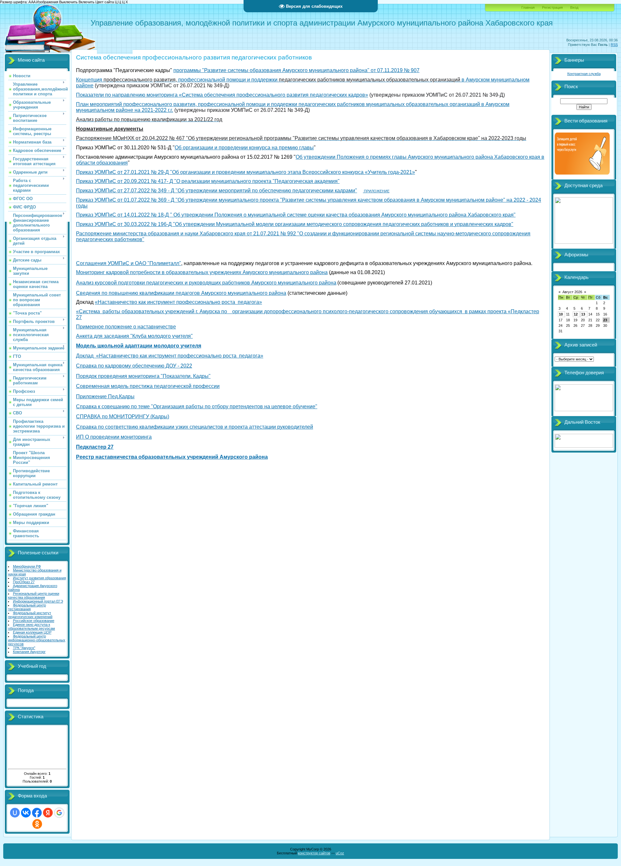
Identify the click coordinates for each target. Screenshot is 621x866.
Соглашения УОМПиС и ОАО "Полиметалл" (128, 263)
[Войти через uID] (15, 813)
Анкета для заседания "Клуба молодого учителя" (134, 336)
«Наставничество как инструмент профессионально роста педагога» (178, 302)
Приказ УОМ (90, 172)
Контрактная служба (584, 74)
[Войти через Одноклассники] (37, 824)
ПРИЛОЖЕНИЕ (376, 191)
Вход (574, 7)
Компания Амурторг (29, 652)
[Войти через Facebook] (37, 813)
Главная (528, 7)
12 (576, 314)
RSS (614, 45)
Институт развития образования (39, 578)
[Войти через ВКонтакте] (26, 813)
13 (583, 314)
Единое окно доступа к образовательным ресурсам (31, 626)
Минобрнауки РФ (27, 566)
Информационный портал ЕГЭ (38, 601)
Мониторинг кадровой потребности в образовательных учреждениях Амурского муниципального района (202, 272)
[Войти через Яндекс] (48, 813)
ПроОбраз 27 (24, 582)
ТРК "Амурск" (24, 648)
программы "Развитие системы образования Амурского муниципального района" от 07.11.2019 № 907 (296, 70)
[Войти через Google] (59, 812)
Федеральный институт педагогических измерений (30, 615)
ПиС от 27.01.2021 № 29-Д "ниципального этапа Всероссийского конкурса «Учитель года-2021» (260, 172)
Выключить (68, 2)
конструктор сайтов (314, 853)
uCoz (340, 853)
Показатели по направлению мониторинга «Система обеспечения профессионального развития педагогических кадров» (222, 95)
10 (561, 314)
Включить (86, 2)
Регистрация (552, 7)
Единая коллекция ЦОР (32, 632)
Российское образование (33, 621)
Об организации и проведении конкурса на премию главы (244, 147)
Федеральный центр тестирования (27, 607)
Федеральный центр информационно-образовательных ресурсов (36, 640)
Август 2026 (572, 292)
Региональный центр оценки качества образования (33, 595)
